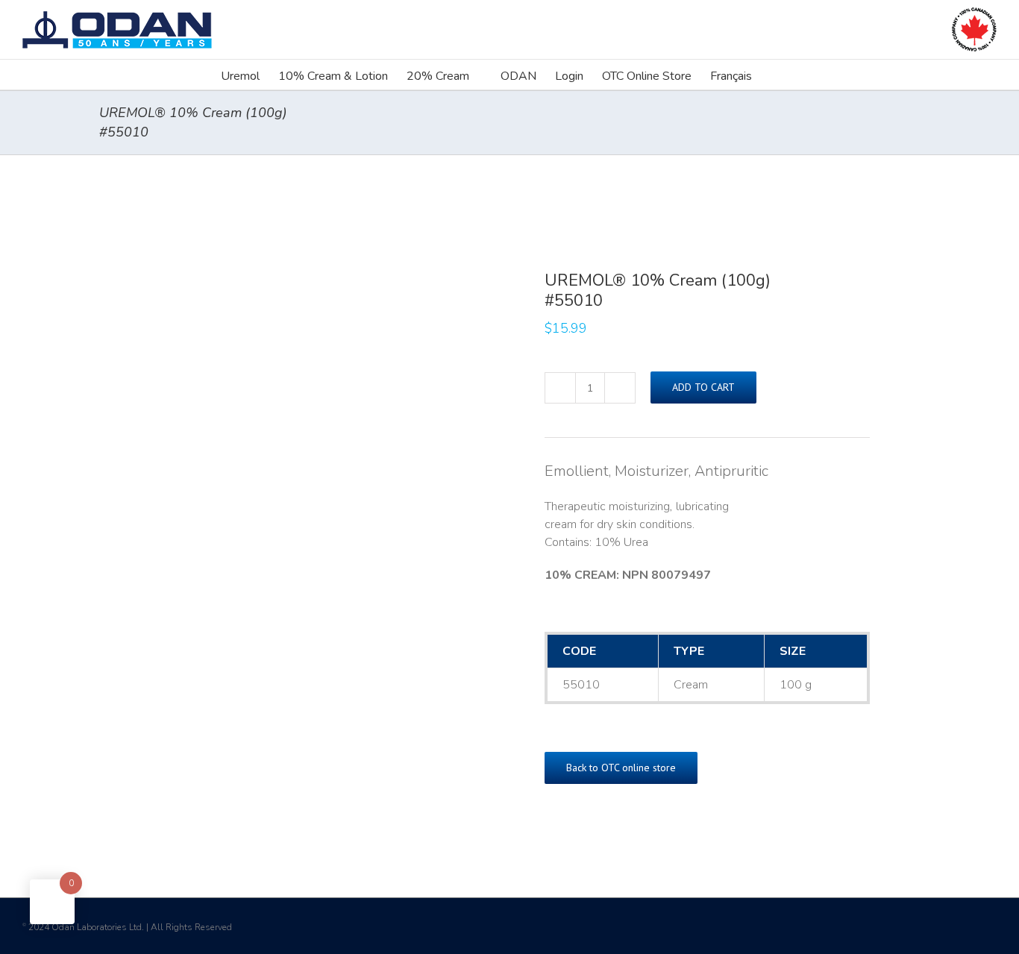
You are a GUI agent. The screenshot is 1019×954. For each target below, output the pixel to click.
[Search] (775, 75)
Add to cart (703, 387)
